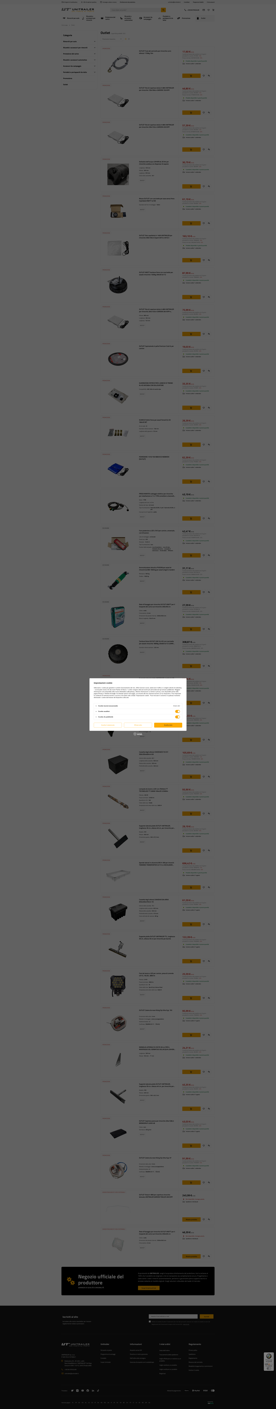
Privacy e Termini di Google (107, 693)
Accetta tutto (168, 725)
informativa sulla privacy (127, 691)
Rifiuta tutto (138, 725)
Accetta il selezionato (107, 725)
